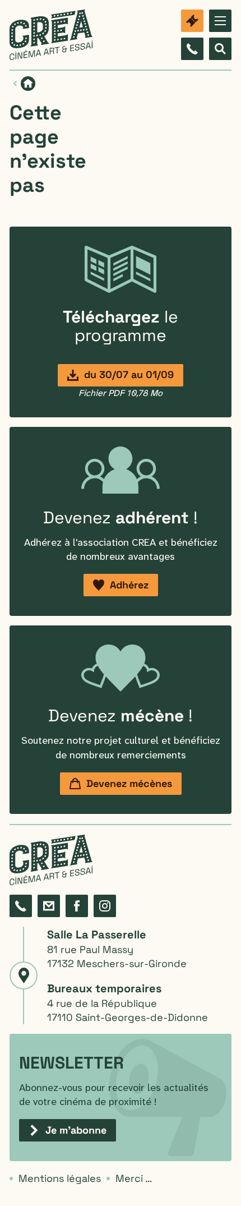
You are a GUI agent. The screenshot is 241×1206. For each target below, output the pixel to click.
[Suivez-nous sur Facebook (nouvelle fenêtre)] (77, 906)
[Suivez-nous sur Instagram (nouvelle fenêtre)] (105, 906)
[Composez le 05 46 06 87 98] (192, 49)
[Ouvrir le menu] (220, 21)
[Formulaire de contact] (49, 906)
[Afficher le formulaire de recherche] (220, 49)
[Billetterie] (192, 21)
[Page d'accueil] (51, 35)
